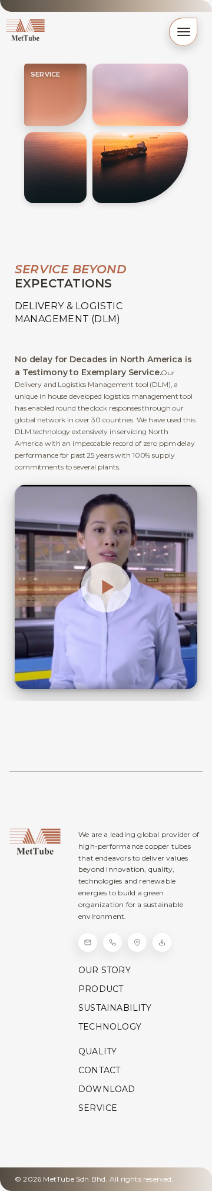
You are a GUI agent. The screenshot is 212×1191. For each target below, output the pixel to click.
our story (104, 970)
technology (109, 1026)
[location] (137, 942)
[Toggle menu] (183, 32)
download (106, 1089)
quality (97, 1051)
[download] (162, 942)
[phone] (112, 942)
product (100, 989)
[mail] (87, 942)
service (97, 1108)
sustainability (114, 1008)
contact (99, 1070)
